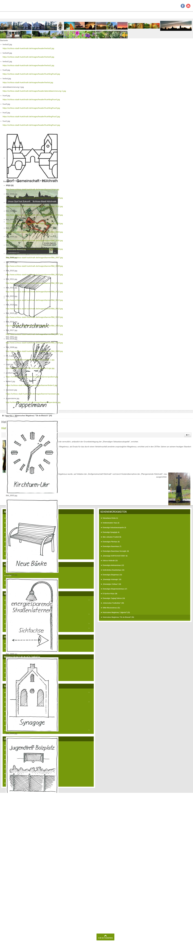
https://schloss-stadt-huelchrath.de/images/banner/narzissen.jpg (32, 394)
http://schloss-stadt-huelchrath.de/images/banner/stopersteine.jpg (33, 402)
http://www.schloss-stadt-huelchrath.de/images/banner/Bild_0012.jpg (34, 292)
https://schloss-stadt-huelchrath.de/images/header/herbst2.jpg (28, 48)
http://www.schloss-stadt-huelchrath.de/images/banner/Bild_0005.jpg (34, 240)
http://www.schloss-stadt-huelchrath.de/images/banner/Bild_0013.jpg (34, 300)
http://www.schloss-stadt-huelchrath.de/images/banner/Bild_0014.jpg (34, 309)
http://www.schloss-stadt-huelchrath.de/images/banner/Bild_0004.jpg (34, 232)
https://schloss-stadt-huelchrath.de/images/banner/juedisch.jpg (32, 377)
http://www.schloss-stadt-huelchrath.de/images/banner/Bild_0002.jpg (34, 215)
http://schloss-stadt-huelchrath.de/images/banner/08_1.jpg (30, 360)
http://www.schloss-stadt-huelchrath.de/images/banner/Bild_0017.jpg (34, 334)
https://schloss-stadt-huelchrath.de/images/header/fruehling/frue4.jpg (31, 99)
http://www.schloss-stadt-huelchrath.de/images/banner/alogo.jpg (32, 189)
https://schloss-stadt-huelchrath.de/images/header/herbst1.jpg (28, 65)
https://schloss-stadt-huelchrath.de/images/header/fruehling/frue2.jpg (31, 116)
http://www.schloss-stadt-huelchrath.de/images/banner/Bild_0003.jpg (34, 223)
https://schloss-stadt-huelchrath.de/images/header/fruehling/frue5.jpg (31, 74)
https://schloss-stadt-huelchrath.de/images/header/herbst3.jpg (28, 57)
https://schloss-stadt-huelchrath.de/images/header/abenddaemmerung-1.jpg (34, 91)
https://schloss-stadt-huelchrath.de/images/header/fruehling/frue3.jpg (31, 108)
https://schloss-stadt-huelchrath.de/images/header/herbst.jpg (28, 82)
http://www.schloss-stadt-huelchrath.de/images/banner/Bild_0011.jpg (34, 283)
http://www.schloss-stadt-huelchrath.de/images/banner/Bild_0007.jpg (34, 257)
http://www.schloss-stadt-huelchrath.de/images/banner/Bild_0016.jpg (34, 326)
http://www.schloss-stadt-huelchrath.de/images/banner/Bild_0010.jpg (34, 274)
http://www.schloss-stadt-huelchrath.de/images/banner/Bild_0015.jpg (34, 317)
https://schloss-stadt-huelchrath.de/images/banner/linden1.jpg (31, 385)
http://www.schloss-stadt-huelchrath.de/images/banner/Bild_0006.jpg (34, 249)
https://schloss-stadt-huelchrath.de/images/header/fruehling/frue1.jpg (31, 125)
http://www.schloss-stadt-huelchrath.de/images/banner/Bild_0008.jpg (34, 351)
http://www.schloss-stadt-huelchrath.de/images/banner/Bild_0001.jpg (34, 206)
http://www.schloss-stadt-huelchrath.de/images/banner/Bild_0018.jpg (34, 343)
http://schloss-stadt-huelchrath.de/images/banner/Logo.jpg (30, 368)
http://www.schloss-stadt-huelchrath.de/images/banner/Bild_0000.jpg (34, 198)
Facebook (183, 6)
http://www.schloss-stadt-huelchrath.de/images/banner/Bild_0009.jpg (34, 266)
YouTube (188, 6)
